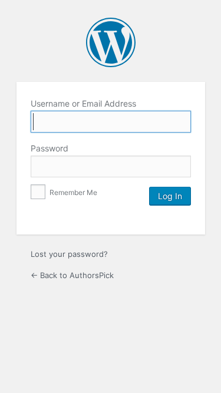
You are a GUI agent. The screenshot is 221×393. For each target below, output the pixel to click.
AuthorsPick (111, 42)
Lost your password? (69, 254)
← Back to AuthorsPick (72, 275)
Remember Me (72, 192)
